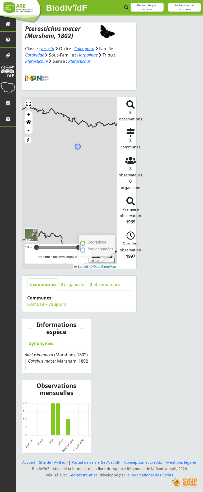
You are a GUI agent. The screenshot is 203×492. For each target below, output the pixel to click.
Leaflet (82, 266)
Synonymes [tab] (41, 343)
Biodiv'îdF (66, 8)
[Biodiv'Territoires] (8, 87)
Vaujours (57, 304)
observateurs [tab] (105, 284)
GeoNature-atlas (83, 474)
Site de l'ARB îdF (53, 462)
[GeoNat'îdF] (8, 71)
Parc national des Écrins (152, 474)
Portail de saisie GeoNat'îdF (96, 462)
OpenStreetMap (104, 266)
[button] (29, 104)
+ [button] (28, 114)
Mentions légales (181, 462)
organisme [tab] (73, 284)
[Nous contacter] (8, 103)
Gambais (36, 304)
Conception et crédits (143, 462)
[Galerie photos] (8, 118)
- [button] (28, 130)
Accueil (28, 462)
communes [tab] (42, 284)
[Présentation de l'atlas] (8, 39)
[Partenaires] (8, 55)
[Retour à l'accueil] (8, 23)
